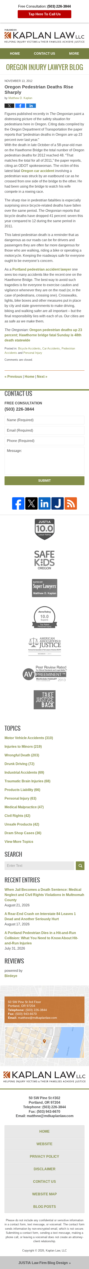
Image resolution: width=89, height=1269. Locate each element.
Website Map (44, 1194)
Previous (13, 376)
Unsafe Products (22, 824)
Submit (44, 480)
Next (42, 376)
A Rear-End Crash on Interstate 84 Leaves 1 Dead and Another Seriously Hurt (40, 916)
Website (44, 1144)
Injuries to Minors (23, 746)
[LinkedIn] (44, 503)
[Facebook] (18, 503)
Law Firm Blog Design (43, 1263)
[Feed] (71, 503)
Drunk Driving (19, 764)
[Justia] (57, 503)
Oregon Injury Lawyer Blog (45, 36)
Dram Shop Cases (23, 833)
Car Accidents (51, 348)
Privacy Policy (44, 1156)
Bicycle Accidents (29, 348)
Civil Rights (17, 816)
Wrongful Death (22, 755)
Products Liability (22, 790)
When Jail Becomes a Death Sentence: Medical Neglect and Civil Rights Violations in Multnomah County (44, 895)
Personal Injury (32, 352)
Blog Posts (44, 1206)
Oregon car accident (37, 171)
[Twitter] (31, 503)
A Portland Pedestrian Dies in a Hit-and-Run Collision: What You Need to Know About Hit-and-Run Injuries (41, 938)
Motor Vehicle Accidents (29, 738)
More (74, 53)
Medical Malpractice (24, 807)
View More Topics (19, 841)
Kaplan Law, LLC (56, 1250)
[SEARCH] (80, 865)
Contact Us (44, 53)
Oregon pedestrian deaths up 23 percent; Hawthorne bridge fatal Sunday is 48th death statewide (43, 335)
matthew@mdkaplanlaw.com (50, 1116)
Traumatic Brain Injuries (27, 781)
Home (15, 53)
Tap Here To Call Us (45, 14)
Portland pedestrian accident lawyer (41, 269)
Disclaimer (45, 1169)
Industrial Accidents (24, 772)
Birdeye (11, 976)
